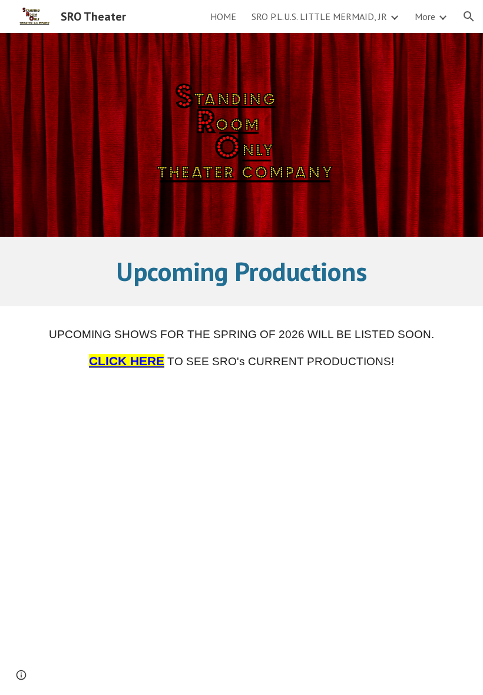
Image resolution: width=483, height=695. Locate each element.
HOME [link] (223, 16)
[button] (469, 16)
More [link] (425, 16)
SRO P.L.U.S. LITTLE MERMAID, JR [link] (319, 16)
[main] (242, 271)
